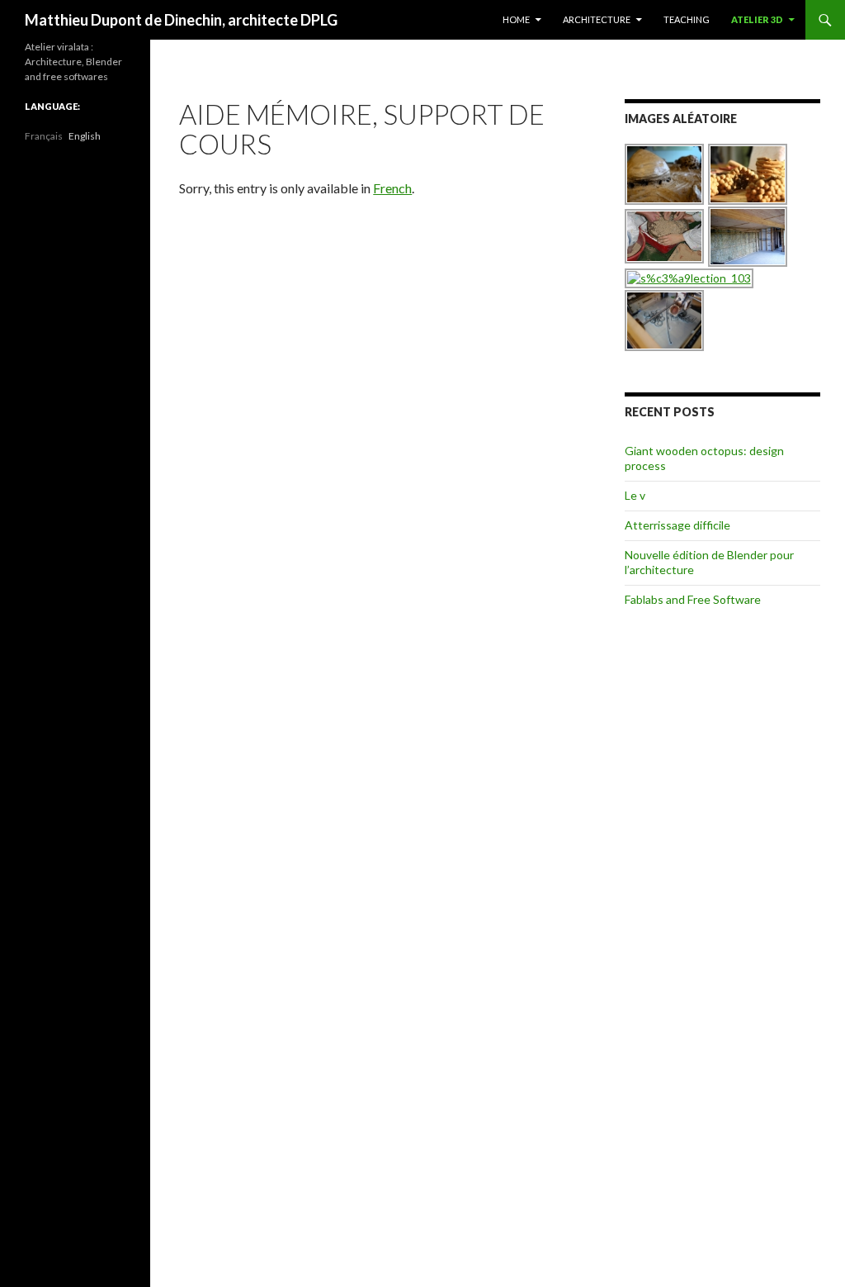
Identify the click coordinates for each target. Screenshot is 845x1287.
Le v (635, 495)
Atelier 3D (757, 19)
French (392, 188)
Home (516, 19)
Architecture (596, 19)
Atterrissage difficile (677, 525)
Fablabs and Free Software (693, 599)
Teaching (686, 19)
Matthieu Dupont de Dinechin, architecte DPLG (181, 20)
